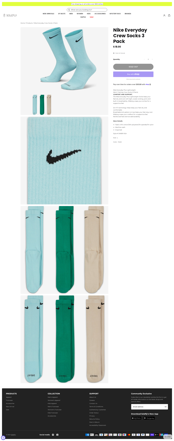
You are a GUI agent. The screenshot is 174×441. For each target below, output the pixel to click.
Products (29, 23)
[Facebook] (57, 435)
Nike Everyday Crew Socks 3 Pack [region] (130, 35)
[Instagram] (53, 435)
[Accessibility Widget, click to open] (3, 437)
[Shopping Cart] (169, 15)
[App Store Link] (136, 418)
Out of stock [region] (120, 53)
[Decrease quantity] (144, 59)
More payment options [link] (133, 79)
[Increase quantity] (152, 59)
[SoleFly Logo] (10, 15)
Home (23, 23)
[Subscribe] (165, 406)
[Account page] (164, 15)
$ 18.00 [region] (117, 46)
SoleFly (13, 434)
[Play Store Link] (149, 418)
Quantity (116, 59)
